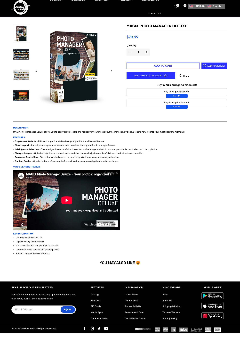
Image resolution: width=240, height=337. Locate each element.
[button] (206, 6)
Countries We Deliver (135, 318)
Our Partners (131, 300)
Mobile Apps (97, 312)
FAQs (165, 294)
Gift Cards (96, 306)
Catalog (95, 294)
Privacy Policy (169, 318)
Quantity (131, 45)
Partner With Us (133, 306)
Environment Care (134, 312)
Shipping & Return (171, 306)
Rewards (95, 300)
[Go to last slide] (36, 71)
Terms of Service (171, 312)
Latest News (131, 294)
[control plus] (147, 52)
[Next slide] (111, 71)
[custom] (84, 328)
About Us (167, 300)
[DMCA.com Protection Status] (143, 328)
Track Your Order (99, 318)
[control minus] (129, 52)
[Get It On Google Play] (212, 295)
